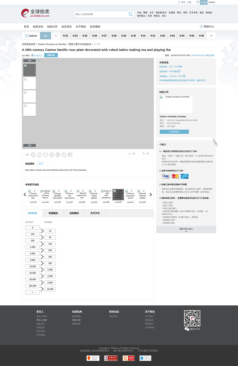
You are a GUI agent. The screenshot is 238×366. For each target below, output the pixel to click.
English (212, 2)
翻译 (41, 163)
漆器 (185, 12)
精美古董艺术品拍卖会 (80, 44)
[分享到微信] (39, 154)
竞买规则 (95, 26)
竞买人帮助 (41, 316)
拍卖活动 (38, 26)
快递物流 (53, 213)
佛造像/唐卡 (161, 12)
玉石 (151, 12)
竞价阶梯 (32, 213)
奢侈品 (157, 16)
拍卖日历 (52, 26)
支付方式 (95, 213)
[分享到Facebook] (70, 154)
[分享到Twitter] (64, 154)
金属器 (172, 12)
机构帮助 (76, 316)
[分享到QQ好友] (45, 154)
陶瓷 (145, 12)
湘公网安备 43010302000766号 (94, 351)
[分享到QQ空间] (51, 154)
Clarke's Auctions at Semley (52, 44)
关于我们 (149, 316)
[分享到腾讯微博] (57, 154)
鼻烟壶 (209, 12)
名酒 (149, 16)
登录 (183, 2)
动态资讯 (66, 26)
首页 (26, 26)
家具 (179, 12)
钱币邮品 (141, 16)
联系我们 (149, 324)
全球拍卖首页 (28, 44)
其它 (164, 16)
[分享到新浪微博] (33, 154)
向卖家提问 (174, 131)
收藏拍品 (38, 55)
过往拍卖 (40, 331)
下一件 (145, 153)
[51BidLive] (35, 13)
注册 (189, 2)
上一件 (131, 153)
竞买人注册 (41, 320)
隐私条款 (149, 320)
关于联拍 (81, 26)
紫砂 (202, 12)
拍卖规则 (74, 213)
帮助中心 (209, 26)
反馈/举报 (149, 327)
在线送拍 (40, 327)
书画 (139, 12)
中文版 (204, 2)
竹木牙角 (193, 12)
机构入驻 (76, 320)
